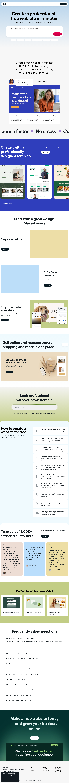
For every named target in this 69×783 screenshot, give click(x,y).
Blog (31, 771)
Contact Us (44, 768)
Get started (63, 4)
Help (43, 771)
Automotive (20, 39)
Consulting (28, 39)
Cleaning (13, 39)
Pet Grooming (54, 39)
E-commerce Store (37, 39)
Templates (32, 770)
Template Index (58, 770)
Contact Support (58, 767)
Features (31, 767)
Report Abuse (58, 768)
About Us (44, 767)
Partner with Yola (45, 770)
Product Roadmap (58, 771)
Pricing (31, 768)
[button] (63, 344)
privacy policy (9, 775)
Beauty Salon (46, 39)
